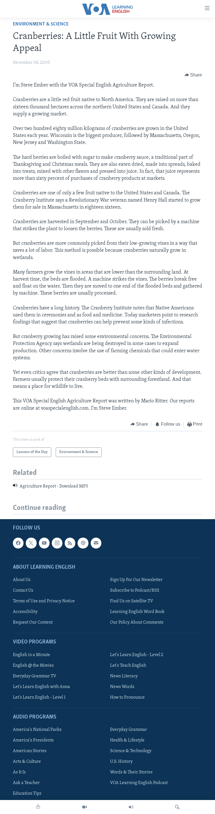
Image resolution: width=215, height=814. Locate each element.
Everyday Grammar (128, 729)
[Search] (177, 807)
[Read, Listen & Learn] (38, 807)
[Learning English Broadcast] (131, 807)
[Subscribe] (96, 543)
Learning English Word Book (137, 612)
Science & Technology (130, 751)
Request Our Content (33, 622)
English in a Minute (31, 654)
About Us (22, 580)
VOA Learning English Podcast (139, 783)
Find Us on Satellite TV (131, 601)
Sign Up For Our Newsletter (136, 580)
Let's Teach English (128, 665)
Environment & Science (41, 24)
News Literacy (124, 676)
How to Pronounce (127, 697)
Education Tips (27, 793)
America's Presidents (33, 740)
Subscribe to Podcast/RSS (134, 590)
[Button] (193, 75)
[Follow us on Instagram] (57, 543)
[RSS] (70, 543)
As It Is (19, 772)
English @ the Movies (33, 665)
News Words (122, 686)
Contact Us (23, 590)
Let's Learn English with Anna (41, 686)
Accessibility (25, 612)
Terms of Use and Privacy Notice (44, 601)
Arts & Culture (27, 761)
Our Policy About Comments (136, 622)
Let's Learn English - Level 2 (136, 654)
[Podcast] (83, 543)
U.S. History (121, 761)
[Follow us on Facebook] (18, 543)
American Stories (29, 751)
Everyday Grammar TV (34, 676)
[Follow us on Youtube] (44, 543)
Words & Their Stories (131, 772)
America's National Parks (37, 729)
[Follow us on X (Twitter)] (31, 543)
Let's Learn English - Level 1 (39, 697)
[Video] (84, 807)
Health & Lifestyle (127, 740)
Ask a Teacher (26, 783)
